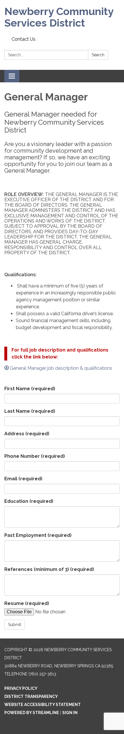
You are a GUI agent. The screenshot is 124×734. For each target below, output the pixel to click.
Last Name (29, 411)
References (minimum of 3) (49, 569)
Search (98, 55)
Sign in (70, 712)
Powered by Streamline (31, 712)
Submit (14, 624)
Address (26, 433)
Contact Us (23, 39)
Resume (26, 603)
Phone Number (34, 456)
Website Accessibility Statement (42, 704)
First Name (29, 388)
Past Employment (38, 535)
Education (28, 501)
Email (23, 478)
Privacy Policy (20, 688)
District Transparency (31, 696)
